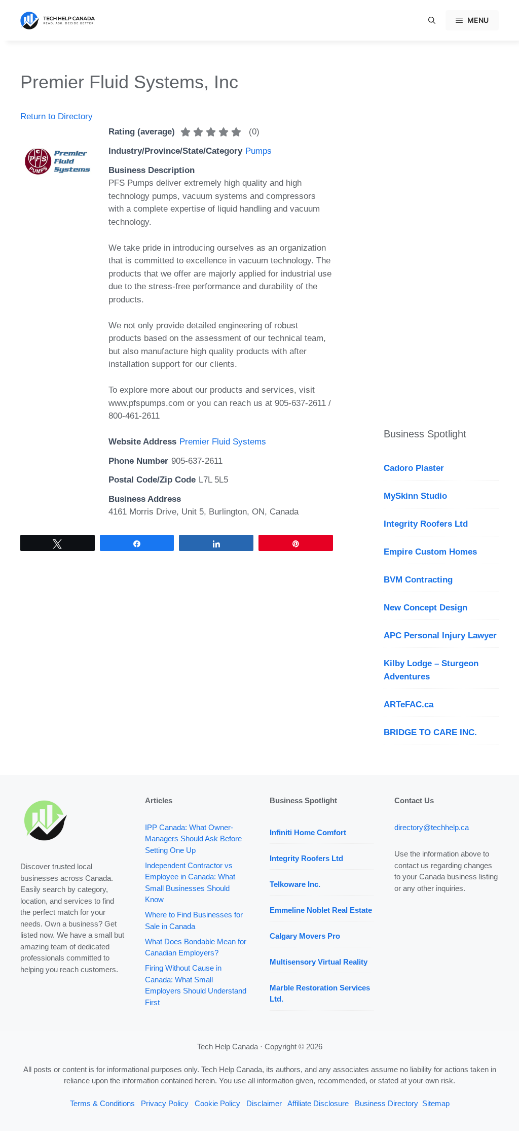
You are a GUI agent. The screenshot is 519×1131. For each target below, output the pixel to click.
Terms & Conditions (102, 1103)
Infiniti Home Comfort (308, 832)
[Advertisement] (441, 223)
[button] (432, 20)
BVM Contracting (418, 580)
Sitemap (436, 1103)
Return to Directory (56, 116)
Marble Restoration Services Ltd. (320, 993)
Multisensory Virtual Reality (318, 961)
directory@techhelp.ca (431, 827)
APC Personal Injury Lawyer (440, 635)
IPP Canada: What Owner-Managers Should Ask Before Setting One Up (193, 838)
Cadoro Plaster (414, 468)
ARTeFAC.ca (408, 704)
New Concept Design (425, 607)
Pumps (258, 151)
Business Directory (386, 1103)
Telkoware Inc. (295, 884)
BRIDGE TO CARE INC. (430, 732)
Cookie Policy (217, 1103)
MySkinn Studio (415, 496)
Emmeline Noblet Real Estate (321, 910)
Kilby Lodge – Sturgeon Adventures (431, 670)
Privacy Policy (165, 1103)
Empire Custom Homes (430, 552)
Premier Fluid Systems (222, 442)
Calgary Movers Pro (305, 936)
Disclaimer (264, 1103)
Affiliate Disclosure (318, 1103)
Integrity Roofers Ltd (426, 524)
